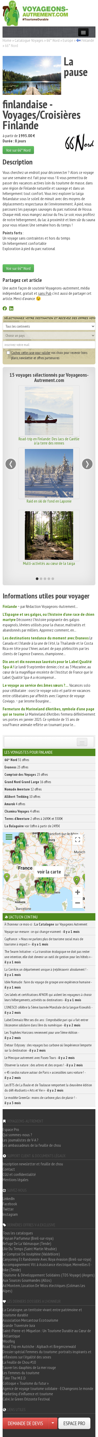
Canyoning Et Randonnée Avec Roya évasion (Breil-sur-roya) (47, 1259)
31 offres (16, 759)
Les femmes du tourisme (21, 1372)
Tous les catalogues (18, 1233)
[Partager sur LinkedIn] (11, 309)
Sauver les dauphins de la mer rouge (29, 1367)
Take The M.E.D (14, 1378)
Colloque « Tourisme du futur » (26, 1383)
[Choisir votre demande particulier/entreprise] (52, 1423)
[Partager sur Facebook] (5, 309)
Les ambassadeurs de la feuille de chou (32, 1145)
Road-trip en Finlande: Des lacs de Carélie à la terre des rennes (42, 441)
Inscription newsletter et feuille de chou (33, 1163)
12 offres (23, 789)
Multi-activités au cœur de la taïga (43, 563)
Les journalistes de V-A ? (20, 1140)
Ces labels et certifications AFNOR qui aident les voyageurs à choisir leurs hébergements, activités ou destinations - (48, 997)
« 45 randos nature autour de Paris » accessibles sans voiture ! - (44, 1075)
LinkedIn (9, 1198)
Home (7, 40)
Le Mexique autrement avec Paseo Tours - (39, 1057)
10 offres (22, 796)
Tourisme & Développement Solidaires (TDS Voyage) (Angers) (49, 1275)
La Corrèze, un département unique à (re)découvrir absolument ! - (46, 972)
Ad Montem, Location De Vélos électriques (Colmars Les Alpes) (44, 1288)
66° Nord (53, 40)
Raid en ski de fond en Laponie (42, 501)
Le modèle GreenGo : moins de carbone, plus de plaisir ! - (40, 1100)
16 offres (27, 781)
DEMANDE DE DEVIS (25, 1423)
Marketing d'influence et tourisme (28, 1393)
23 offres (16, 767)
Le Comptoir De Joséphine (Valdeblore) (31, 1254)
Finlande (88, 40)
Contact (9, 1169)
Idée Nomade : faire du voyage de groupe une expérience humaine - (48, 985)
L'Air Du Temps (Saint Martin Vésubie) (30, 1248)
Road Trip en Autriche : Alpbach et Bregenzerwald (39, 1346)
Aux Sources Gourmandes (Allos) (27, 1280)
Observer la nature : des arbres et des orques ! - (43, 1065)
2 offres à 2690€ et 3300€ (33, 818)
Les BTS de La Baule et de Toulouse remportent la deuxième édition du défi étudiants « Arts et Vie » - (48, 1088)
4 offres (14, 804)
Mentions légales (15, 1179)
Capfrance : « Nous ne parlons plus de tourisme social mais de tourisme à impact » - (43, 942)
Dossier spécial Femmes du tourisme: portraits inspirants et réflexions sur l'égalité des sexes (47, 1354)
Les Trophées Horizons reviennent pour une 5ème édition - (41, 1035)
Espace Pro (11, 1129)
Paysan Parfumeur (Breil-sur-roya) (28, 1238)
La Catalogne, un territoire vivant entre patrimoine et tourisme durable (42, 1312)
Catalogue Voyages (29, 40)
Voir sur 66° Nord (18, 150)
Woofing (9, 1341)
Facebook (10, 1203)
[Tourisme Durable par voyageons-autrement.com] (35, 12)
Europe (68, 40)
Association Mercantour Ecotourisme (30, 1320)
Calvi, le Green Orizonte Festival (26, 1399)
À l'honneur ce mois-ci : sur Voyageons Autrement (45, 924)
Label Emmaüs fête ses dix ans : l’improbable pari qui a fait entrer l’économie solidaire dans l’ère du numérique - (46, 1022)
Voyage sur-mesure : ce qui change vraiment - (42, 931)
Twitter (8, 1209)
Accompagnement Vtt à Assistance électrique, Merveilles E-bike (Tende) (47, 1267)
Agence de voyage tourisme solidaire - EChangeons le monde (48, 1388)
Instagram (10, 1214)
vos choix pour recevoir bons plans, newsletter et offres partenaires (49, 355)
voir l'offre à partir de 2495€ (32, 826)
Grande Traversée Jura (19, 1325)
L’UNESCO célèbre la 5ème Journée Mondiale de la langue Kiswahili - (48, 1010)
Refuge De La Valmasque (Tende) (27, 1243)
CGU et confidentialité (19, 1174)
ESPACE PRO (74, 1423)
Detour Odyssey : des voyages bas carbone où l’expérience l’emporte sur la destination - (47, 1048)
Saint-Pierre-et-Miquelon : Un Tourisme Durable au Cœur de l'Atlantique (47, 1333)
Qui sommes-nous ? (17, 1134)
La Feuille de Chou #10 (19, 1362)
